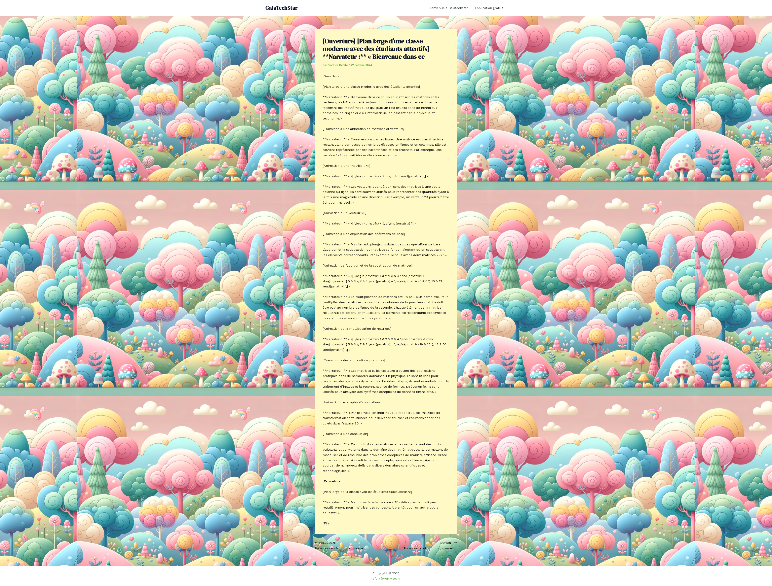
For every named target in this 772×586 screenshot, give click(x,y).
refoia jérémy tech (386, 578)
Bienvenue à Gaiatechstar (448, 8)
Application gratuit (488, 8)
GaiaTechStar (281, 7)
